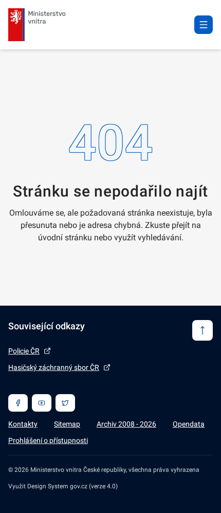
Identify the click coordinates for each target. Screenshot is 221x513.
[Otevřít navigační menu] (203, 24)
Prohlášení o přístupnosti (48, 440)
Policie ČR (24, 351)
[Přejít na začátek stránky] (202, 330)
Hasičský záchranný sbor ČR (53, 367)
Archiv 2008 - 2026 (126, 424)
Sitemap (67, 424)
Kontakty (23, 424)
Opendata (189, 424)
